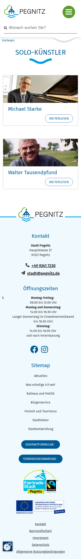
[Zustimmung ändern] (7, 546)
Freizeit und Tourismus (41, 411)
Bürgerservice (40, 402)
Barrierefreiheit (40, 531)
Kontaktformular (40, 444)
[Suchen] (5, 28)
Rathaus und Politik (40, 393)
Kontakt (40, 524)
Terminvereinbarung (39, 459)
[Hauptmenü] (69, 12)
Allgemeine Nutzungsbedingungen (40, 551)
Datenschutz (40, 545)
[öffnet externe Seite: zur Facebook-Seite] (34, 350)
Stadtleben (40, 420)
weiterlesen (59, 118)
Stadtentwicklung (40, 429)
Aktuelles (40, 376)
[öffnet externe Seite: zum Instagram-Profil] (44, 350)
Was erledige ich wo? (40, 385)
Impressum (41, 538)
